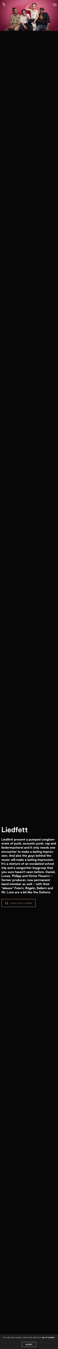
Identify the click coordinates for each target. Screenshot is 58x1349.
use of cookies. (48, 1337)
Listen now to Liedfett (21, 903)
